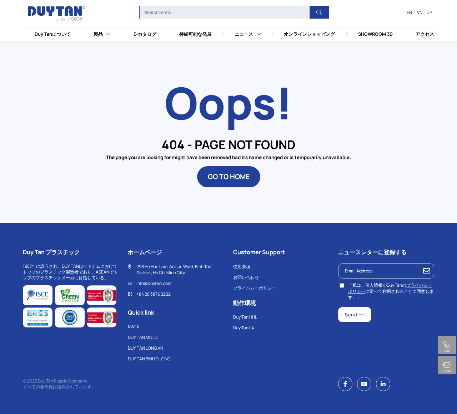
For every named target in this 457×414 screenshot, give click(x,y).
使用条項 (241, 266)
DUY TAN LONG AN (145, 348)
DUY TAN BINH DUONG (149, 359)
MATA (133, 327)
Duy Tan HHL (245, 317)
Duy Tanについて (53, 34)
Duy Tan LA (243, 328)
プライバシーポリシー (254, 288)
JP (429, 12)
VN (419, 12)
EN (409, 12)
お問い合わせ (246, 277)
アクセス (425, 34)
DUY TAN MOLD (142, 337)
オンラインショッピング (309, 34)
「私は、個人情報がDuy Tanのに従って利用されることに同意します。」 (391, 291)
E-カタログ (145, 34)
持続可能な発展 (195, 34)
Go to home (229, 176)
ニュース (244, 34)
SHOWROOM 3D (375, 34)
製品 (98, 34)
